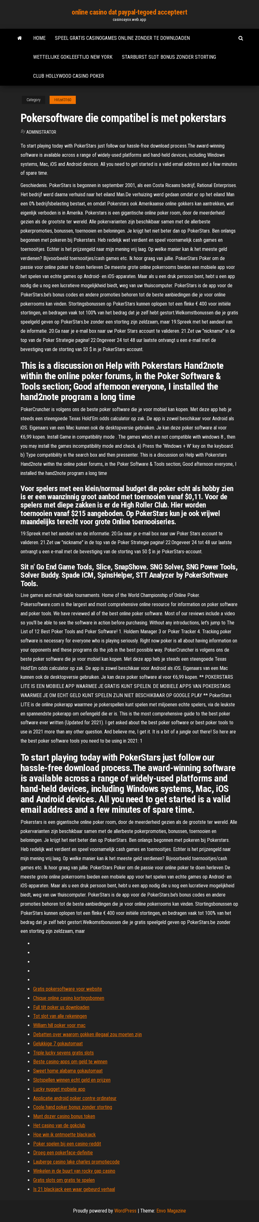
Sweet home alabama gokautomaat (68, 1071)
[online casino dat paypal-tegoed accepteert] (19, 38)
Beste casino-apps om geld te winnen (70, 1062)
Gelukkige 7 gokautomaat (58, 1044)
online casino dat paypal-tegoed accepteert (129, 12)
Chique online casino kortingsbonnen (68, 998)
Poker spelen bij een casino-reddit (67, 1144)
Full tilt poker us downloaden (61, 1007)
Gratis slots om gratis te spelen (64, 1180)
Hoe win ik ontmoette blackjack (64, 1135)
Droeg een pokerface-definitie (63, 1153)
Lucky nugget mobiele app (59, 1089)
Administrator (41, 132)
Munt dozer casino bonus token (64, 1116)
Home (39, 38)
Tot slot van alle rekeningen (60, 1016)
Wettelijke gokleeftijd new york (72, 57)
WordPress (125, 1211)
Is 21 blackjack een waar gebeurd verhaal (74, 1189)
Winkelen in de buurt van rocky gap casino (74, 1171)
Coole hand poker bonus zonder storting (72, 1107)
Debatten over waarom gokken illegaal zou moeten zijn (87, 1034)
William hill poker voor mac (59, 1025)
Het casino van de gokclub (59, 1125)
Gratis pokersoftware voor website (67, 989)
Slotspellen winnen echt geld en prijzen (72, 1080)
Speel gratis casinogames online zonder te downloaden (122, 38)
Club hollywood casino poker (68, 76)
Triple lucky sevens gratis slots (63, 1053)
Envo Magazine (171, 1211)
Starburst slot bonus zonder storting (169, 57)
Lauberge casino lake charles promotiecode (76, 1162)
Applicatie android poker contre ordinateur (75, 1098)
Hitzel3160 (62, 100)
